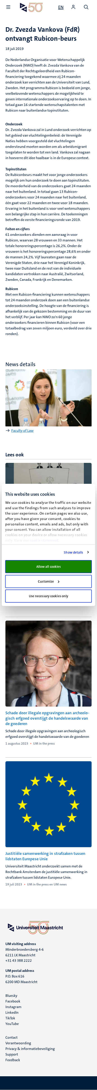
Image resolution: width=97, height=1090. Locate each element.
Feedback (12, 1060)
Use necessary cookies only (48, 596)
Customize (46, 581)
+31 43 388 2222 (18, 960)
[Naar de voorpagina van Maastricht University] (31, 7)
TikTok (10, 1018)
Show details (73, 552)
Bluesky (11, 995)
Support (11, 1054)
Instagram (13, 1006)
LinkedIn (11, 1012)
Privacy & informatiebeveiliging (30, 1048)
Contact (11, 1037)
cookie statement (44, 540)
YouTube (12, 1023)
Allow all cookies (48, 566)
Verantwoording (18, 1043)
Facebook (12, 1001)
